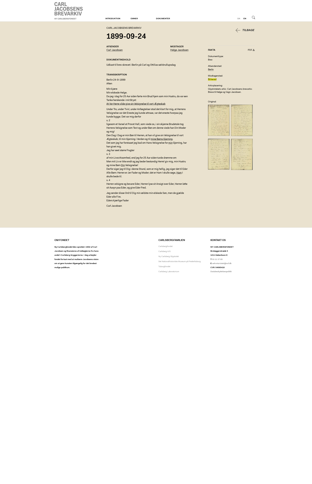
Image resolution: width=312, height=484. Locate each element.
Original (212, 102)
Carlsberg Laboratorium (168, 272)
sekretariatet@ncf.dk (222, 264)
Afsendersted (214, 66)
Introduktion (112, 19)
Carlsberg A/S (164, 251)
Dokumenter (163, 19)
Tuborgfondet (164, 267)
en (244, 19)
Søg (253, 17)
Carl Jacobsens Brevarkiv (69, 10)
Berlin (211, 70)
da (238, 19)
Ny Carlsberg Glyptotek (168, 257)
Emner (134, 19)
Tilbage (248, 30)
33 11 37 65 (217, 259)
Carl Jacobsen (114, 50)
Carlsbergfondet (165, 246)
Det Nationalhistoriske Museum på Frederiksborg (179, 262)
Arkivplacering (215, 86)
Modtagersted (215, 76)
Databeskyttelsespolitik (221, 272)
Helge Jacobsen (179, 50)
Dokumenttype (215, 56)
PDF (250, 50)
